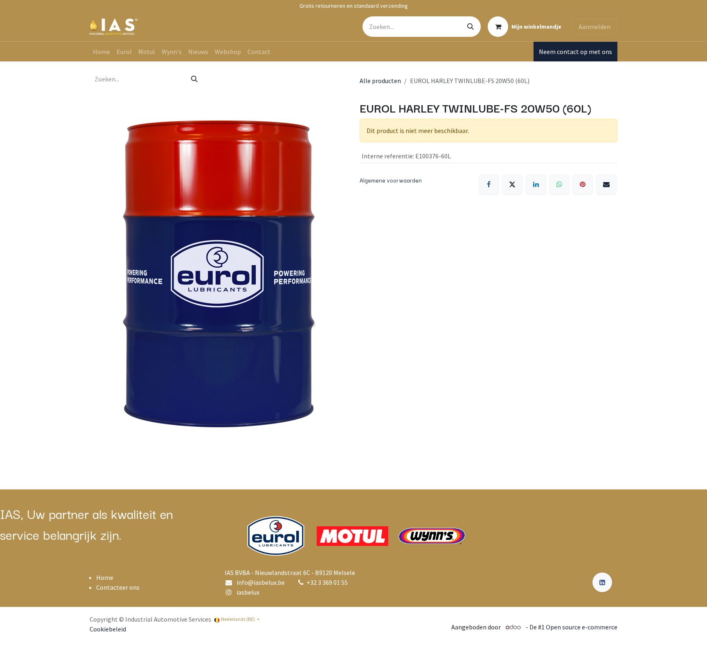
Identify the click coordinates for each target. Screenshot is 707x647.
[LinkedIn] (536, 184)
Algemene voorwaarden (391, 180)
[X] (512, 184)
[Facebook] (489, 184)
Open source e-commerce (581, 627)
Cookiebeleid (108, 629)
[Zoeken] (470, 26)
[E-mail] (606, 184)
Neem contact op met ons (575, 51)
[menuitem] (101, 51)
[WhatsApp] (559, 184)
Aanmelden (594, 27)
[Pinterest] (582, 184)
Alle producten (380, 81)
